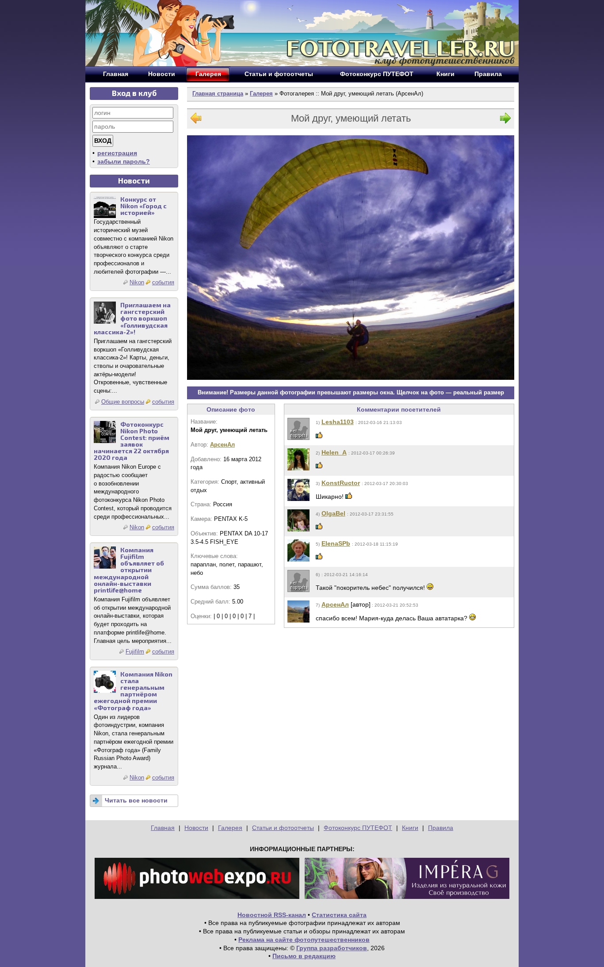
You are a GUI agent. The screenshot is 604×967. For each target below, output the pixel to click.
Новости (196, 827)
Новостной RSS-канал (271, 914)
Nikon (137, 282)
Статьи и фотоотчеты (283, 827)
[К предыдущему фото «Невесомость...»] (196, 120)
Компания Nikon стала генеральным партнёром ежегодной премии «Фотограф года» (133, 690)
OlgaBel (333, 513)
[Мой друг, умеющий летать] (350, 257)
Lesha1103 (337, 421)
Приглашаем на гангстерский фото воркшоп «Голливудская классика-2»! (132, 318)
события (163, 282)
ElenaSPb (335, 543)
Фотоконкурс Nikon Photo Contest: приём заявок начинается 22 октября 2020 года (131, 441)
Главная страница (217, 93)
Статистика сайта (339, 914)
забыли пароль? (123, 161)
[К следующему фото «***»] (505, 120)
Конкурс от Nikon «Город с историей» (143, 205)
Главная (163, 827)
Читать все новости (136, 800)
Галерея (261, 93)
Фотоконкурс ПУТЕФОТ (358, 827)
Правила (440, 827)
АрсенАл (222, 444)
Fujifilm (135, 651)
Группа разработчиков (331, 948)
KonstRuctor (340, 482)
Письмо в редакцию (304, 955)
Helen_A (334, 452)
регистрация (117, 153)
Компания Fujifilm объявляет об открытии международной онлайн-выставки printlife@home (129, 570)
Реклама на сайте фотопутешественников (304, 939)
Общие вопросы (122, 401)
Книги (410, 827)
